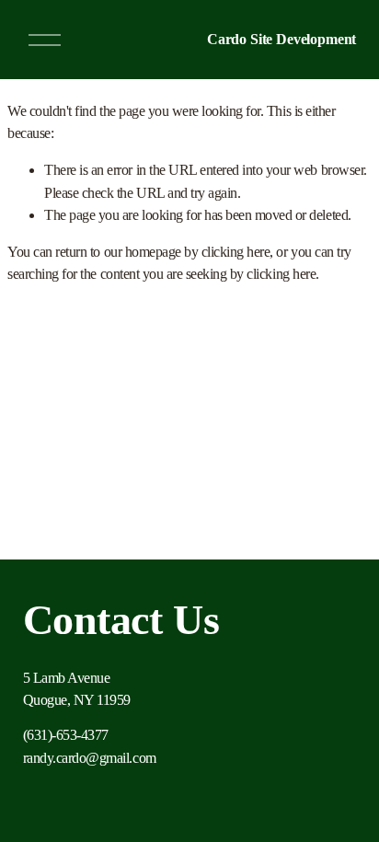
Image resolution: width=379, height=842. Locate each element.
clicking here (235, 252)
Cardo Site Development (281, 39)
